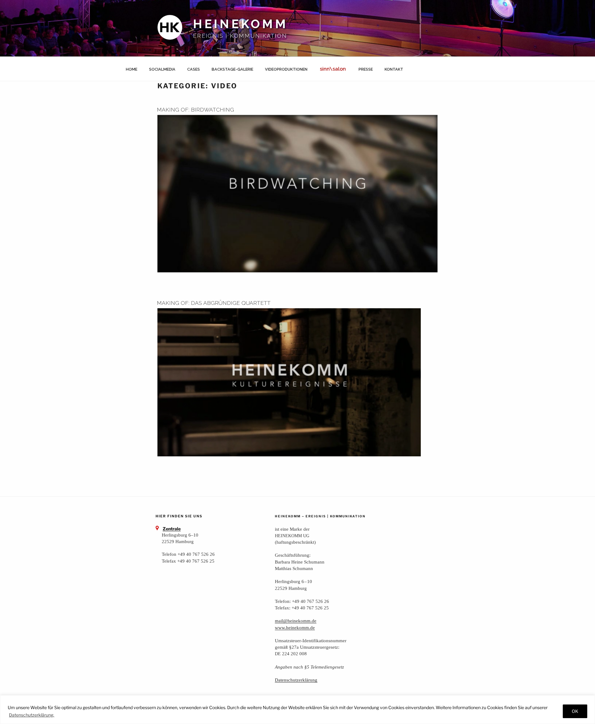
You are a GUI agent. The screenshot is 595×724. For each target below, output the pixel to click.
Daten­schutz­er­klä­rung (296, 679)
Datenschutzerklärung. (31, 714)
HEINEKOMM (240, 24)
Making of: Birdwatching (195, 109)
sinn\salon (333, 69)
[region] (297, 709)
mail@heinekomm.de (295, 620)
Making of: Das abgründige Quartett (214, 303)
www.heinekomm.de (295, 627)
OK (575, 711)
